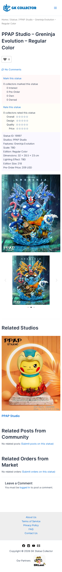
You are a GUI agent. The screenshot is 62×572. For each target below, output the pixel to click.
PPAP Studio (11, 416)
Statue (13, 19)
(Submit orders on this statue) (38, 471)
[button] (5, 280)
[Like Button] (4, 59)
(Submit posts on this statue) (37, 443)
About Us (31, 517)
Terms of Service (31, 521)
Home (5, 19)
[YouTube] (33, 545)
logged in (25, 487)
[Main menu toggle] (55, 8)
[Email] (38, 545)
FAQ (31, 529)
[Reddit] (28, 545)
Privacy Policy (31, 525)
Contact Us (31, 533)
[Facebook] (23, 545)
